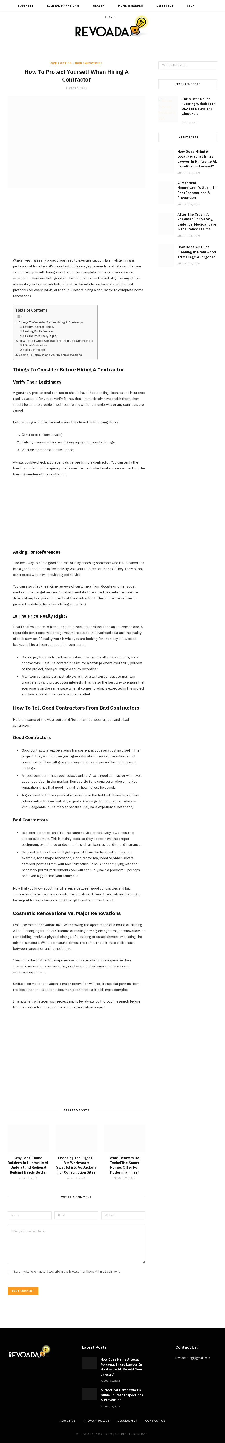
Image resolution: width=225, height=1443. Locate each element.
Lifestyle (165, 5)
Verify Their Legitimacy (39, 326)
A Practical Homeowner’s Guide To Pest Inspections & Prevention (122, 1395)
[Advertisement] (79, 226)
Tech (191, 5)
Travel (110, 17)
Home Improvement (88, 63)
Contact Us (155, 1421)
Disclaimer (127, 1421)
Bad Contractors (35, 349)
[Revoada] (112, 25)
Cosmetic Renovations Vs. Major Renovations (50, 355)
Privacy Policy (96, 1421)
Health (99, 5)
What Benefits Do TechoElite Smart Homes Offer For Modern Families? (124, 1165)
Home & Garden (130, 5)
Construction (60, 63)
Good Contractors (36, 345)
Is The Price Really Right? (41, 336)
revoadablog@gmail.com (192, 1358)
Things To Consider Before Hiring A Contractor (51, 322)
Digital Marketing (63, 5)
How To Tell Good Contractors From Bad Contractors (56, 341)
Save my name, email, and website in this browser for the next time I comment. (66, 1272)
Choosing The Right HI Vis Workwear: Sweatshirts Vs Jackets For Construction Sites (76, 1165)
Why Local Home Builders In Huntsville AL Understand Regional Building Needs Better (28, 1165)
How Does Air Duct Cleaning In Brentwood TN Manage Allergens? (196, 252)
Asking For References (39, 331)
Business (26, 5)
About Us (68, 1421)
